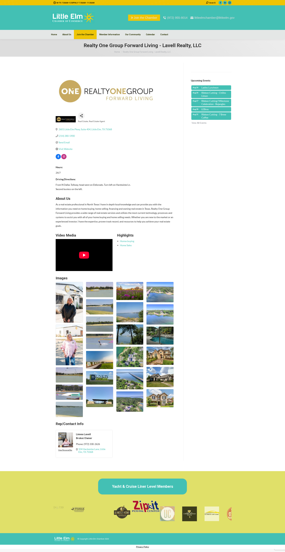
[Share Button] (81, 115)
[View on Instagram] (63, 158)
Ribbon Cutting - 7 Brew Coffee (213, 116)
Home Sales (126, 245)
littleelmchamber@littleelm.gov (214, 17)
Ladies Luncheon (209, 87)
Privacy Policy (142, 547)
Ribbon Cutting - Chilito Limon (213, 94)
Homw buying (127, 241)
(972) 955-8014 (177, 17)
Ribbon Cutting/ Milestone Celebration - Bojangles (215, 102)
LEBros (205, 109)
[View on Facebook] (58, 158)
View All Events (199, 123)
